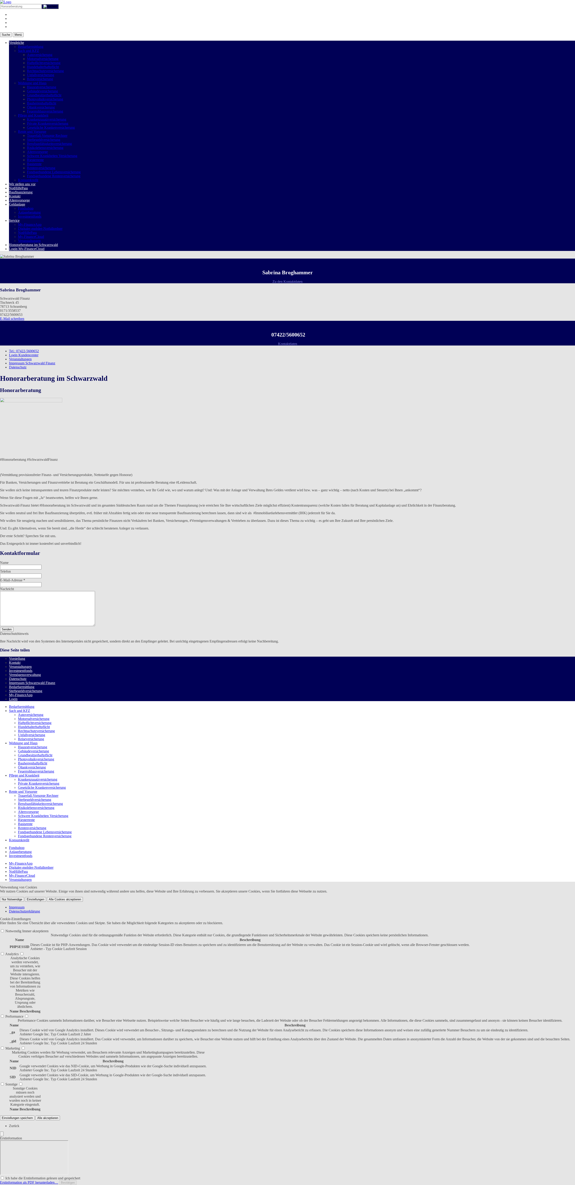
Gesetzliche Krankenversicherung (51, 127)
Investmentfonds (29, 216)
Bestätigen (68, 1182)
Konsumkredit (28, 180)
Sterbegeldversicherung (43, 140)
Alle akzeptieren (47, 1118)
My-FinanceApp (30, 224)
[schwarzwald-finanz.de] (5, 2)
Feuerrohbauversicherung (45, 111)
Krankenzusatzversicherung (46, 119)
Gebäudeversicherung (42, 91)
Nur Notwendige (12, 899)
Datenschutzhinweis (14, 634)
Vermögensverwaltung (25, 675)
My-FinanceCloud (31, 237)
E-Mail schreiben (12, 319)
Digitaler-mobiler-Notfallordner (40, 228)
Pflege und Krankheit (33, 115)
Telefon (5, 571)
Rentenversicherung (41, 168)
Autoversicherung (39, 55)
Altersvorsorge (37, 152)
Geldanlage (17, 204)
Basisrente (34, 164)
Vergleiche (16, 42)
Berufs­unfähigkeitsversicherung (49, 144)
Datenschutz (18, 367)
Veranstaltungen (29, 241)
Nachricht (7, 589)
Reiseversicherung (40, 79)
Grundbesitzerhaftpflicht (44, 95)
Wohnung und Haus (32, 83)
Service (14, 220)
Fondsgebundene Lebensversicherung (54, 172)
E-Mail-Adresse (12, 580)
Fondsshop (25, 208)
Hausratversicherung (41, 87)
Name (4, 563)
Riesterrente (35, 160)
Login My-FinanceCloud (26, 249)
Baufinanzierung (21, 192)
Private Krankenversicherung (47, 123)
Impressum (16, 907)
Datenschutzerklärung (24, 911)
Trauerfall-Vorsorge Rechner (47, 135)
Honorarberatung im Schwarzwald (33, 245)
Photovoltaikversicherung (45, 99)
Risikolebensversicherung (45, 148)
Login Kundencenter (23, 355)
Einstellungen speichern (17, 1118)
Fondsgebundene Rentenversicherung (53, 176)
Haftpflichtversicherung (43, 63)
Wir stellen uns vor (22, 184)
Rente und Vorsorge (32, 131)
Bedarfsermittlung (30, 47)
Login (13, 699)
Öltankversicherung (41, 107)
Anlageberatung (29, 212)
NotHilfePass (18, 188)
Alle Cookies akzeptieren (65, 899)
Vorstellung (17, 658)
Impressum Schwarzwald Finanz (32, 363)
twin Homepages (30, 699)
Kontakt (14, 196)
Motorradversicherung (42, 59)
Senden (7, 629)
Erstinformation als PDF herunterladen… (29, 1182)
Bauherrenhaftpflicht (41, 103)
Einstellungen (35, 899)
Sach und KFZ (28, 51)
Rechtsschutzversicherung (45, 71)
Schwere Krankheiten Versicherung (52, 156)
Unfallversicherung (40, 75)
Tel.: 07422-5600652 (24, 351)
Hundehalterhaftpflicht (43, 67)
